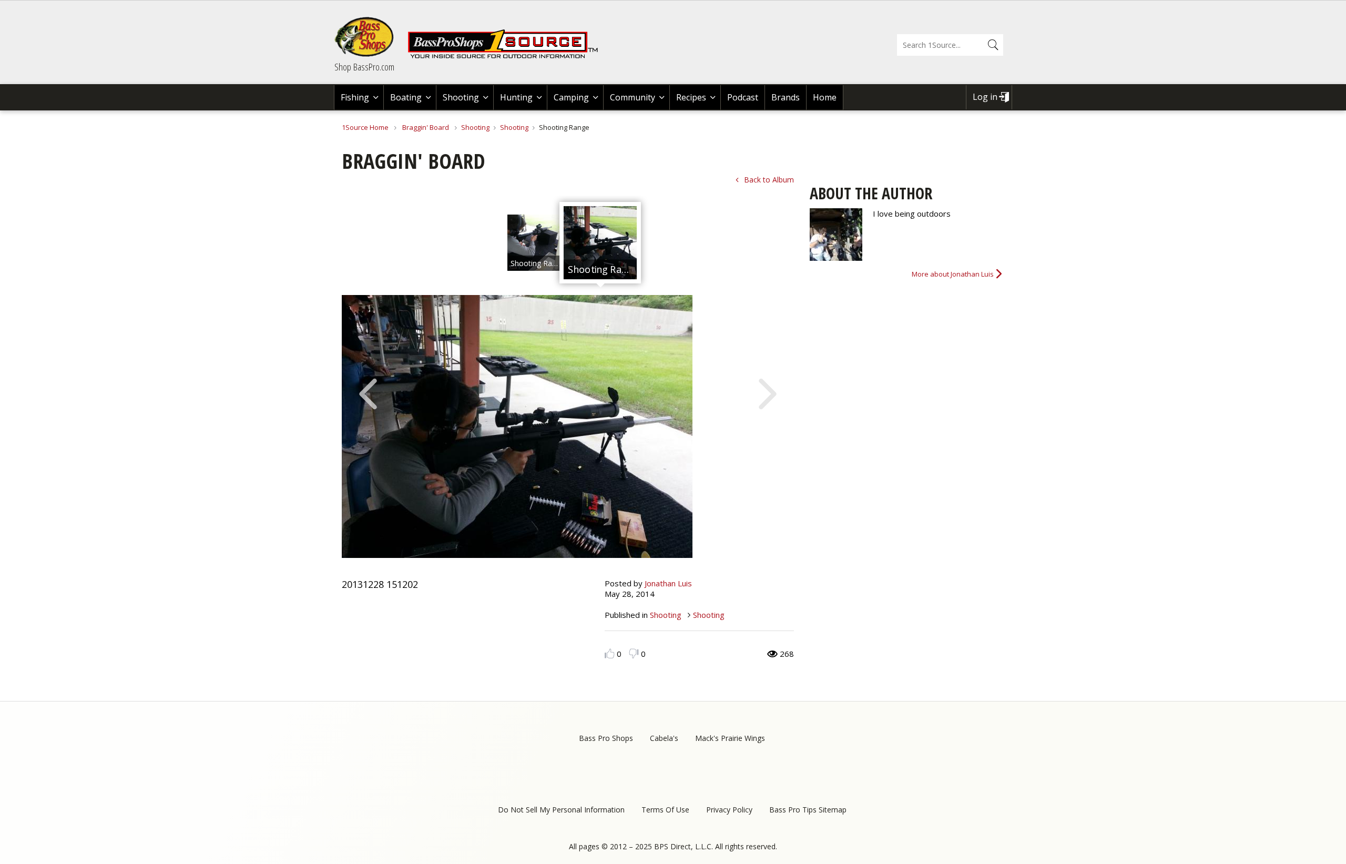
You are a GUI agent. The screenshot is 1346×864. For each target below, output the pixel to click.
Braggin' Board (425, 127)
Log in (985, 97)
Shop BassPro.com (364, 67)
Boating (406, 97)
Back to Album (769, 180)
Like (610, 653)
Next (767, 393)
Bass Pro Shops (606, 738)
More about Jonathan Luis (953, 274)
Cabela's (664, 738)
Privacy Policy (729, 810)
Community (632, 97)
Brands (785, 97)
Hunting (516, 97)
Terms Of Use (665, 810)
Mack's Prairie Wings (730, 738)
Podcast (742, 97)
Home (825, 97)
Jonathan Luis (668, 583)
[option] (535, 242)
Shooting (461, 97)
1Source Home (365, 127)
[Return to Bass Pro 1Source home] (507, 56)
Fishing (355, 97)
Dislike (634, 653)
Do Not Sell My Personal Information (561, 810)
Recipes (691, 97)
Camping (571, 97)
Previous (368, 393)
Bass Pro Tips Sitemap (808, 810)
